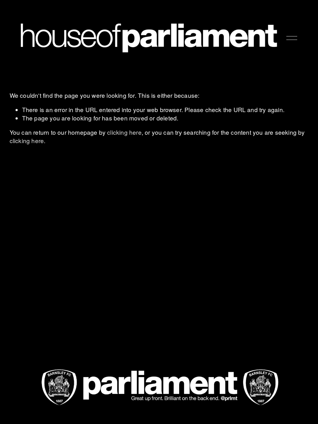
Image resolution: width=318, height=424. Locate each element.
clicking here (124, 132)
